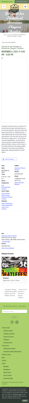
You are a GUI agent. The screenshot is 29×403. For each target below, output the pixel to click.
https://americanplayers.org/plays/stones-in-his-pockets (7, 206)
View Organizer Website (19, 183)
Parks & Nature (8, 330)
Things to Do (6, 327)
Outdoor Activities (8, 333)
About (4, 363)
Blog (3, 357)
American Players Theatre (7, 198)
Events (10, 34)
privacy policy (17, 394)
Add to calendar (9, 159)
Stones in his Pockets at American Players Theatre (22, 293)
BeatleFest (6, 278)
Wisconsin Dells (8, 378)
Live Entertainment (6, 186)
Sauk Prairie (7, 372)
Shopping (6, 339)
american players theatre (9, 236)
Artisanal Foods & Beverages (12, 351)
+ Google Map (6, 241)
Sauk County (5, 195)
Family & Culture (8, 336)
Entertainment (7, 342)
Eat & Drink (5, 345)
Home (5, 34)
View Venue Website (8, 248)
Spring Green (6, 193)
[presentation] (14, 266)
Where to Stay (6, 354)
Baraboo (6, 366)
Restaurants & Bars (9, 348)
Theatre (4, 189)
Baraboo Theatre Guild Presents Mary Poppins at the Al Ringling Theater (11, 292)
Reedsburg (6, 369)
